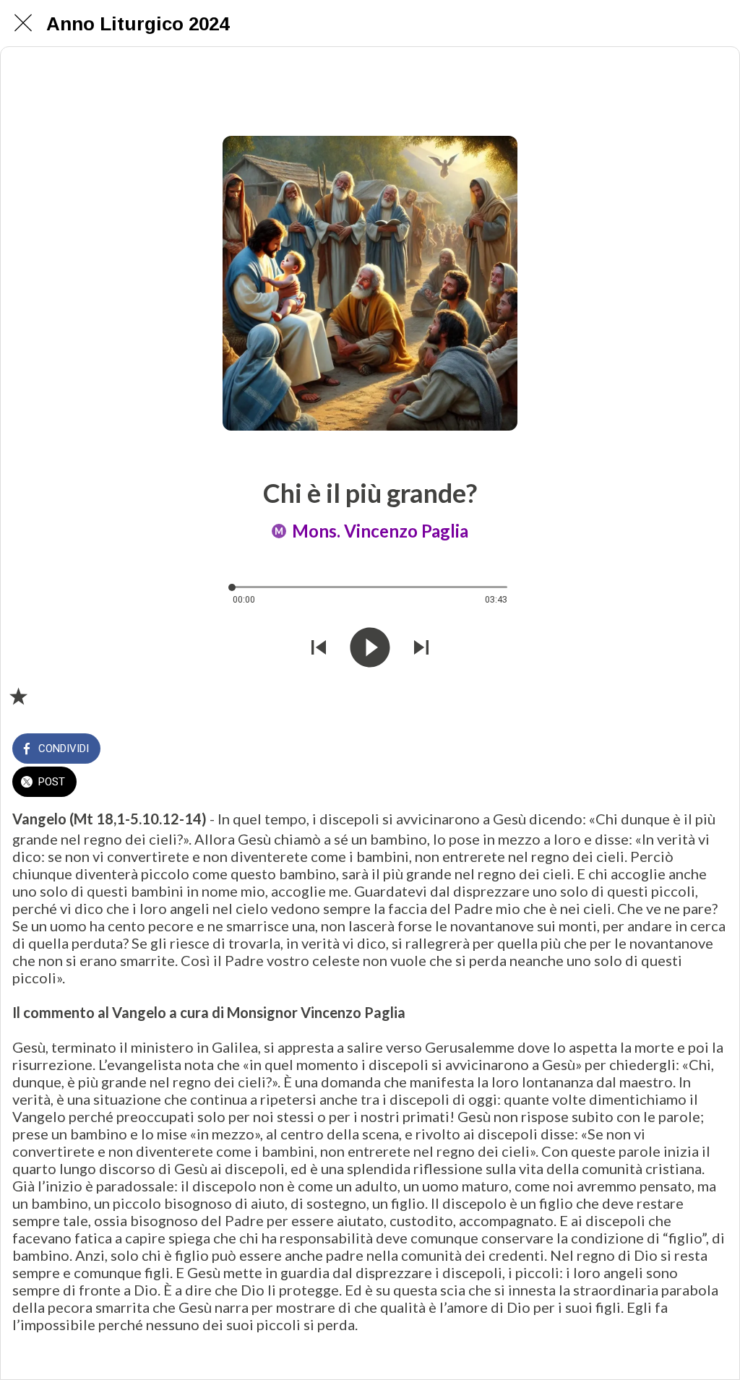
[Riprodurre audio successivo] (421, 647)
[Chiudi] (23, 23)
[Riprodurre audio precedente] (318, 647)
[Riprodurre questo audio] (370, 647)
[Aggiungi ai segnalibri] (18, 695)
